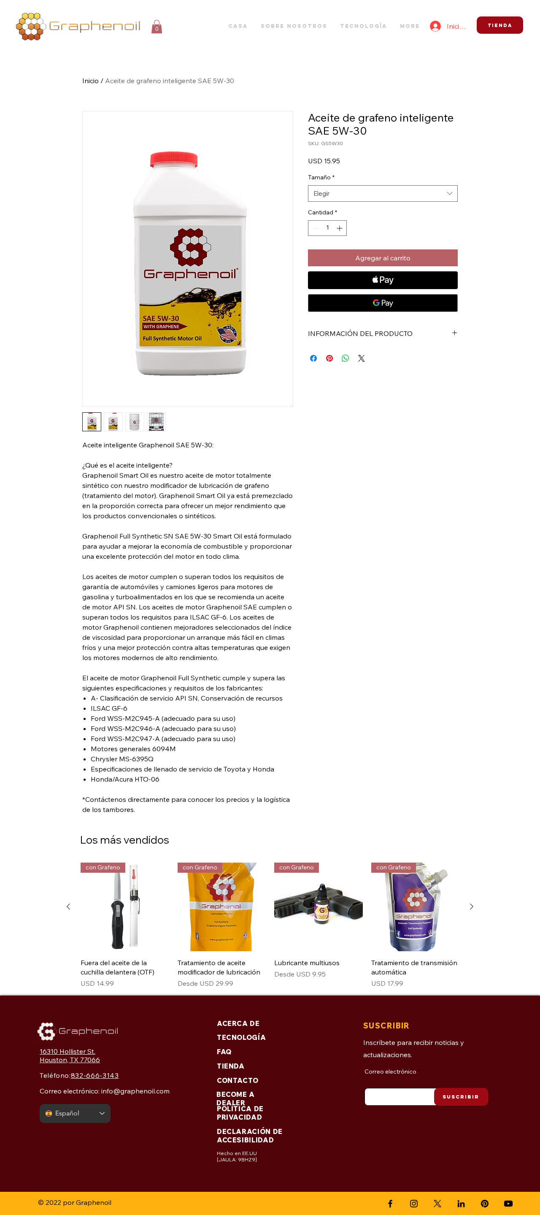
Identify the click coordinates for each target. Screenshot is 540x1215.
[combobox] (383, 193)
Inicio (90, 80)
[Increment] (340, 228)
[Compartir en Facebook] (313, 358)
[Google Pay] (383, 303)
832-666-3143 (95, 1075)
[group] (270, 925)
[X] (437, 1204)
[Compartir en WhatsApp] (345, 358)
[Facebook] (390, 1204)
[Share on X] (361, 358)
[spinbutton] (327, 228)
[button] (156, 26)
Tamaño (321, 177)
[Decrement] (314, 228)
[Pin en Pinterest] (329, 358)
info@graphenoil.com (135, 1091)
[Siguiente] (472, 906)
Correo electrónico (390, 1071)
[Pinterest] (485, 1204)
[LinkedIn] (461, 1204)
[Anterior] (68, 906)
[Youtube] (508, 1204)
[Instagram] (414, 1204)
